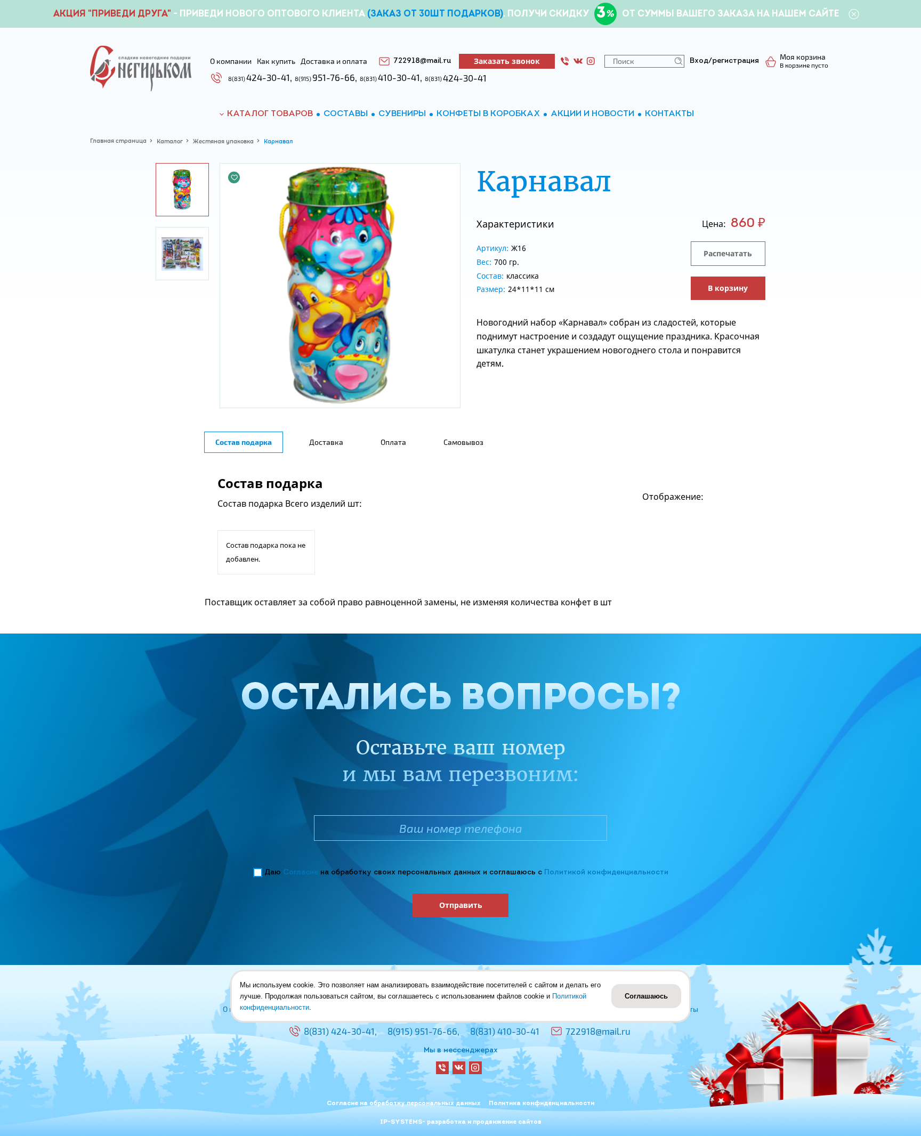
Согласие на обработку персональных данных (404, 1103)
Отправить (460, 905)
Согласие (300, 873)
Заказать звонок (507, 61)
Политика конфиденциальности (541, 1103)
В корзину (728, 288)
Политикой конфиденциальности (606, 873)
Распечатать (728, 253)
